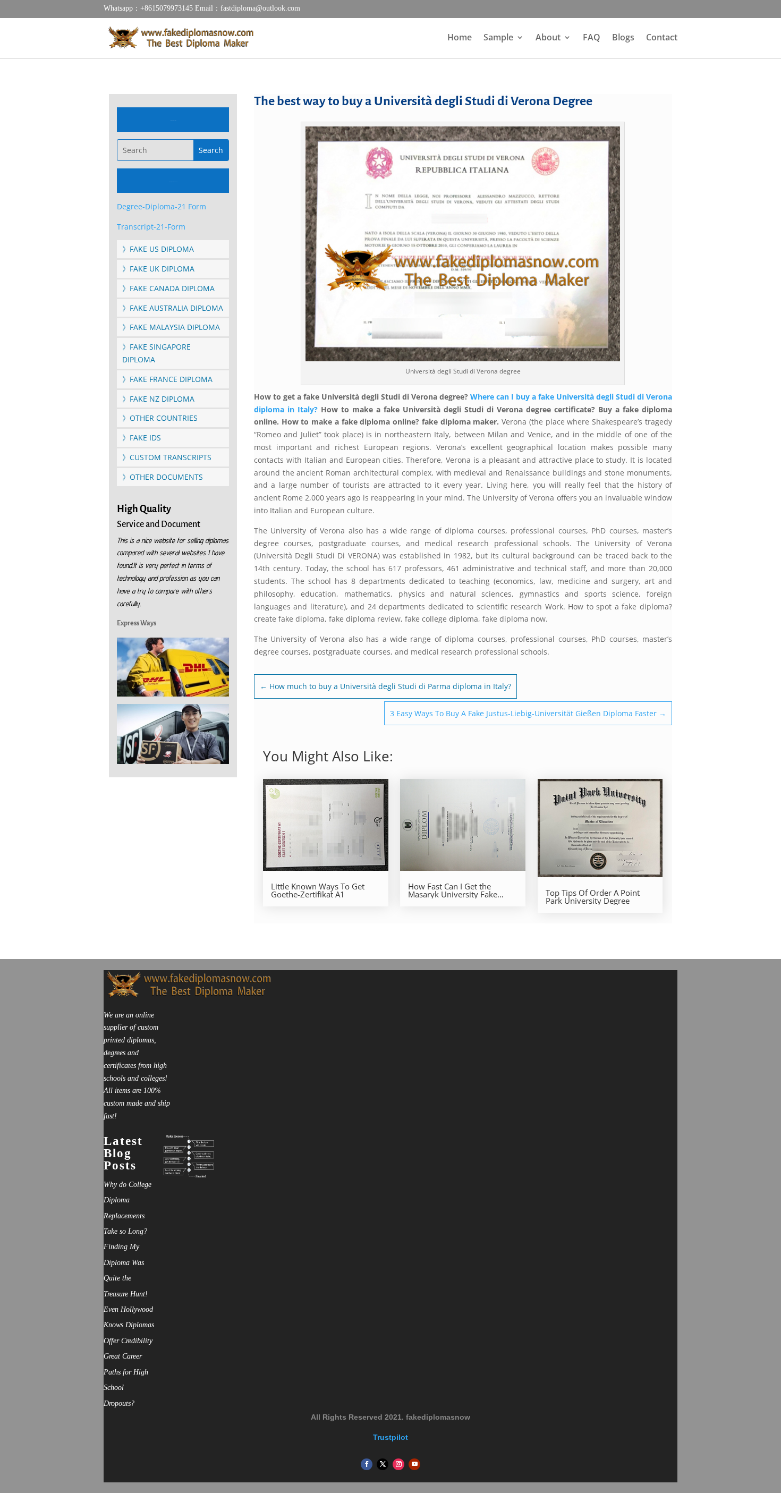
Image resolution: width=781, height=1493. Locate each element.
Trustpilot (390, 1437)
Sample (498, 38)
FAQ (591, 38)
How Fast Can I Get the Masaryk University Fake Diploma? (452, 890)
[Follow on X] (382, 1464)
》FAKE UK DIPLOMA (158, 269)
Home (459, 38)
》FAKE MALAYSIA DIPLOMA (171, 327)
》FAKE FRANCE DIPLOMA (167, 379)
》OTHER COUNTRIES (160, 418)
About (548, 38)
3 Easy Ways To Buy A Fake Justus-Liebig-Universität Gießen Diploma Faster (528, 713)
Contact (661, 38)
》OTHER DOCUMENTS (162, 477)
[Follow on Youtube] (414, 1464)
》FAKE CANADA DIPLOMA (168, 288)
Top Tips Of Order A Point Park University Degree (593, 897)
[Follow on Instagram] (398, 1464)
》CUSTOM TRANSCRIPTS (166, 457)
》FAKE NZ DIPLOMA (158, 399)
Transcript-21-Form (151, 227)
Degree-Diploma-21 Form (161, 206)
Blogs (623, 38)
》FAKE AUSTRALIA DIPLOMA (172, 308)
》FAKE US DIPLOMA (158, 249)
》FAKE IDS (141, 437)
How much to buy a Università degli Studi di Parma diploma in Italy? (385, 686)
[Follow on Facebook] (366, 1464)
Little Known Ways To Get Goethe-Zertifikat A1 (317, 890)
